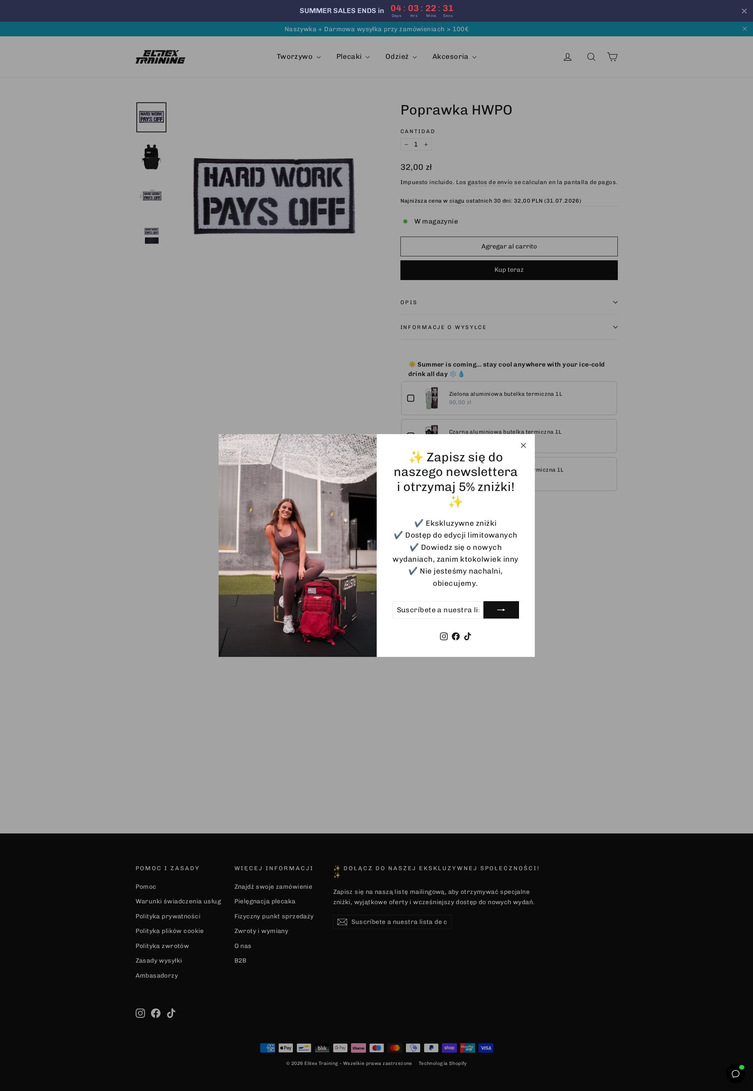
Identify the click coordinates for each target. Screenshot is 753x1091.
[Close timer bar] (744, 11)
